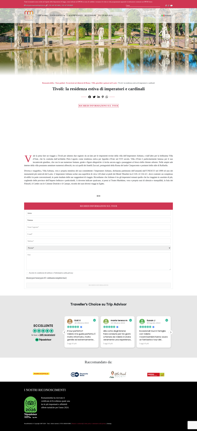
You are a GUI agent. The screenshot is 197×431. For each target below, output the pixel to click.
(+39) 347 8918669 (67, 5)
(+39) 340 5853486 (53, 5)
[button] (171, 332)
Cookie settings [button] (177, 427)
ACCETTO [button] (190, 427)
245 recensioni (47, 335)
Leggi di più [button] (72, 343)
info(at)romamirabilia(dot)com (35, 5)
